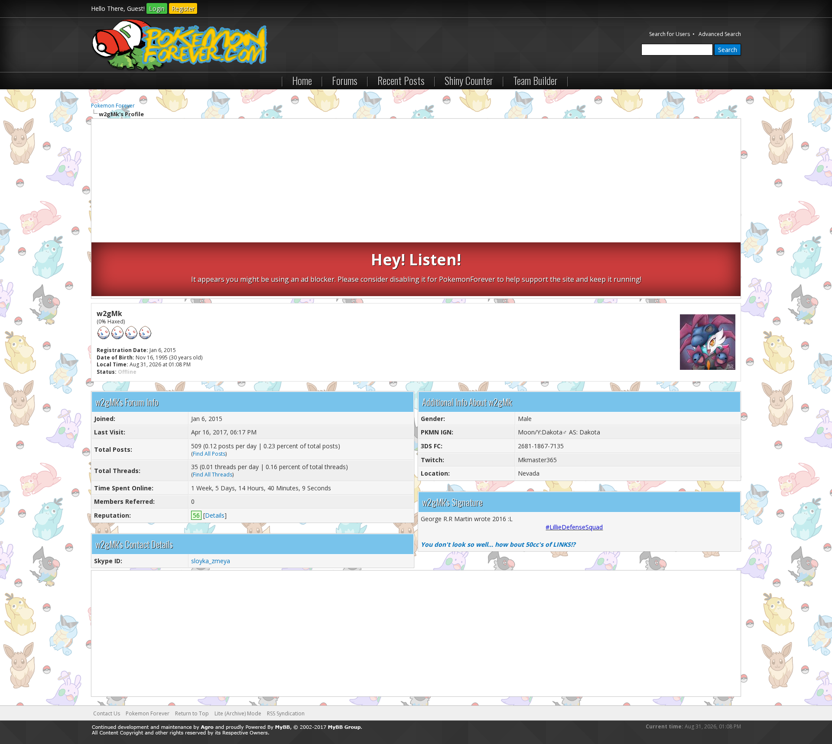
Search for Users (669, 34)
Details (214, 515)
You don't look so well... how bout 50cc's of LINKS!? (498, 544)
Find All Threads (212, 474)
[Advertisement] (416, 181)
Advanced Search (720, 34)
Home (302, 80)
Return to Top (192, 713)
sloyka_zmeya (210, 561)
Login (157, 8)
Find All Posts (209, 453)
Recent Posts (401, 80)
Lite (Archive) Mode (237, 713)
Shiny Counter (469, 80)
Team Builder (535, 80)
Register (183, 8)
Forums (345, 80)
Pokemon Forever (113, 105)
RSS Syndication (286, 713)
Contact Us (106, 713)
